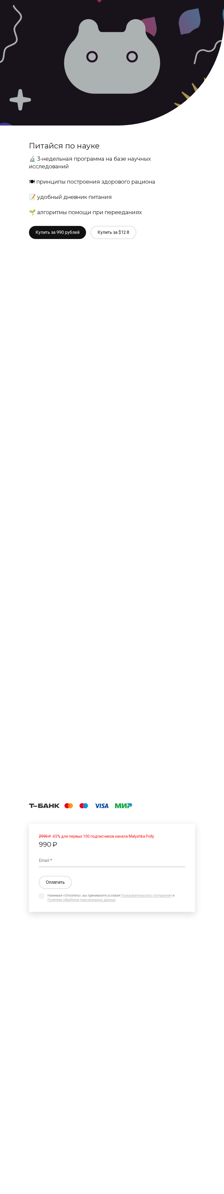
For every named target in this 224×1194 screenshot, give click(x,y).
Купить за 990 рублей (57, 232)
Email (44, 860)
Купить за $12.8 (113, 232)
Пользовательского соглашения (146, 895)
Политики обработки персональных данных (82, 900)
